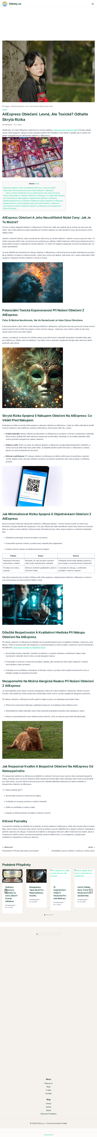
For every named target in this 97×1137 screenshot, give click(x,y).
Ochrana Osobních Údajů (56, 1123)
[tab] (44, 914)
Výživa (48, 1107)
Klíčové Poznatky (9, 208)
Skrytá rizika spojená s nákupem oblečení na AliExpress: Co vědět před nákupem (34, 196)
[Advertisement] (48, 22)
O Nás (48, 1090)
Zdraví (4, 110)
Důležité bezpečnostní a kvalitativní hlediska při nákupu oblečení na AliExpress (33, 201)
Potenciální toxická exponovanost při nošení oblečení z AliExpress (28, 190)
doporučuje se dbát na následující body (29, 648)
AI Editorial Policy (49, 1134)
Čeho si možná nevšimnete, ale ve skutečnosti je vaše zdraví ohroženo (33, 193)
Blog (48, 1087)
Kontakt (48, 1094)
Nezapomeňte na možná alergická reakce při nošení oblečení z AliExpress (31, 203)
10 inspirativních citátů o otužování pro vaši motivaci (59, 893)
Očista (48, 1104)
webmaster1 (8, 124)
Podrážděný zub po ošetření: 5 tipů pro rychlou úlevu (73, 849)
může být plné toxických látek (66, 130)
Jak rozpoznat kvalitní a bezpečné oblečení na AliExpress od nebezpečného (32, 206)
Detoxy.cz (49, 1083)
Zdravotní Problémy (48, 1114)
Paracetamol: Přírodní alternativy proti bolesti (20, 849)
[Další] (91, 891)
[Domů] (3, 106)
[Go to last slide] (5, 891)
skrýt (37, 184)
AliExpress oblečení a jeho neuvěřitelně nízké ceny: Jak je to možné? (29, 188)
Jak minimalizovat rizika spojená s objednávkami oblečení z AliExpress (30, 198)
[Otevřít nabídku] (93, 3)
